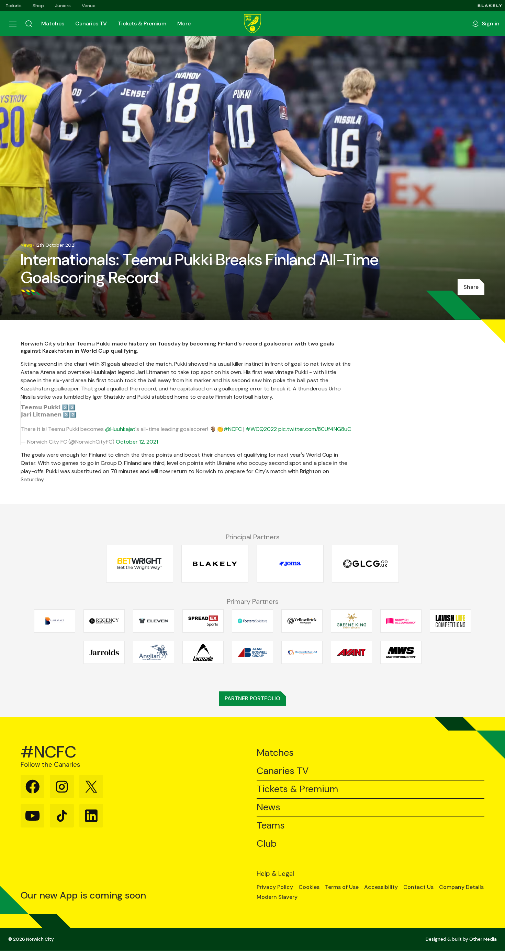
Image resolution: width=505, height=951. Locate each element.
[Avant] (351, 652)
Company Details (461, 887)
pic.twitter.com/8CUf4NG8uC (314, 429)
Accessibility (381, 887)
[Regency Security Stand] (104, 621)
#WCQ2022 (261, 429)
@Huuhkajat (120, 429)
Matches (52, 23)
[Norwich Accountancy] (401, 621)
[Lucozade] (203, 652)
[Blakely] (490, 5)
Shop (38, 5)
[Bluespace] (54, 621)
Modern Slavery (277, 897)
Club (267, 844)
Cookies (309, 887)
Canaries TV (91, 23)
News (268, 807)
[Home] (252, 23)
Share (471, 287)
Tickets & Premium (142, 23)
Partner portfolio (252, 698)
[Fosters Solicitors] (252, 621)
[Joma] (290, 563)
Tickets (13, 5)
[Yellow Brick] (302, 621)
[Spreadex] (203, 621)
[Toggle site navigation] (12, 23)
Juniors (63, 5)
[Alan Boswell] (252, 652)
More (184, 23)
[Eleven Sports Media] (153, 621)
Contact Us (418, 887)
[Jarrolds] (104, 652)
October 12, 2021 (137, 441)
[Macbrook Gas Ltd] (302, 652)
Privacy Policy (275, 887)
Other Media (483, 939)
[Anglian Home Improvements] (153, 652)
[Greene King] (351, 621)
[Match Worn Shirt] (401, 652)
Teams (271, 826)
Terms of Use (342, 887)
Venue (89, 5)
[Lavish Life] (450, 621)
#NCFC (232, 429)
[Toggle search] (29, 23)
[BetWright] (139, 563)
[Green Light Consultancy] (365, 563)
